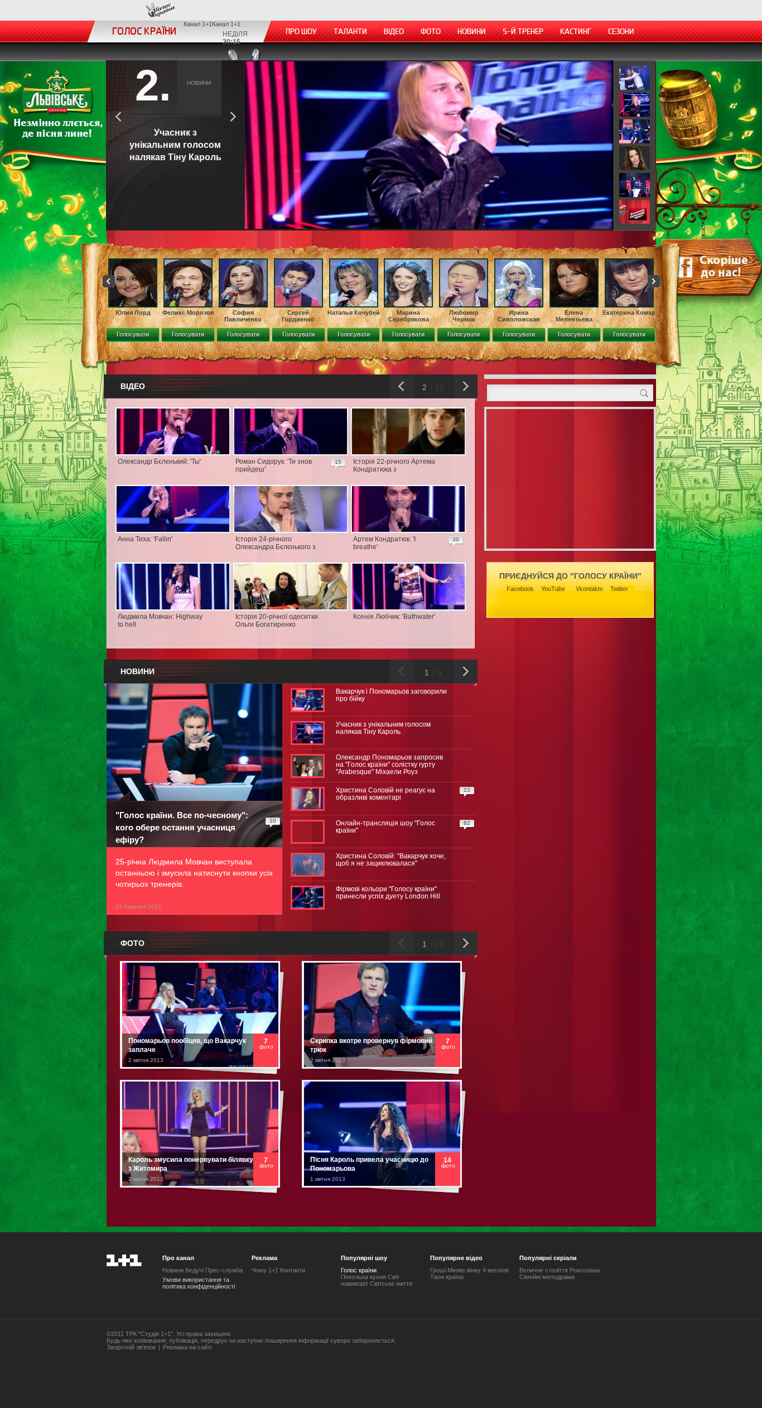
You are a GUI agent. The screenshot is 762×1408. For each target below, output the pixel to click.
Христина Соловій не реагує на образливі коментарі (385, 794)
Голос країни (160, 10)
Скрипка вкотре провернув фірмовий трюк (371, 1045)
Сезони (621, 31)
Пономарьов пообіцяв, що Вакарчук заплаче (187, 1045)
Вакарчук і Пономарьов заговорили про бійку (391, 695)
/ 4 (436, 672)
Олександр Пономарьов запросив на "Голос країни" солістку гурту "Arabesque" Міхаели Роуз (389, 765)
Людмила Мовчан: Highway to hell (160, 620)
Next (654, 281)
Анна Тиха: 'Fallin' (145, 539)
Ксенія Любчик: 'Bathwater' (394, 617)
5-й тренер (523, 31)
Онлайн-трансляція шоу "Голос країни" (385, 827)
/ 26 (436, 944)
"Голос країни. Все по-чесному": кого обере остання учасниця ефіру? (181, 827)
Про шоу (301, 31)
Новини (471, 31)
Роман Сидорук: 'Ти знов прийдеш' (273, 465)
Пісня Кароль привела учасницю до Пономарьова (369, 1164)
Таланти (350, 31)
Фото (431, 31)
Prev (109, 281)
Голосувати (133, 334)
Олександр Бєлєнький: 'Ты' (159, 461)
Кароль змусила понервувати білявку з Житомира (190, 1164)
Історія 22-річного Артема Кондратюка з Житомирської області (394, 466)
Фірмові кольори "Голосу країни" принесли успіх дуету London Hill (388, 893)
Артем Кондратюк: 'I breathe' (384, 543)
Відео (394, 31)
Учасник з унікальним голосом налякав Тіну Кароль (383, 728)
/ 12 (436, 387)
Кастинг (575, 31)
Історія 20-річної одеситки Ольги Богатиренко (276, 620)
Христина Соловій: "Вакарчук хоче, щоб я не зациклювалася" (391, 860)
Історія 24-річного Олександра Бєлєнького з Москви (275, 543)
